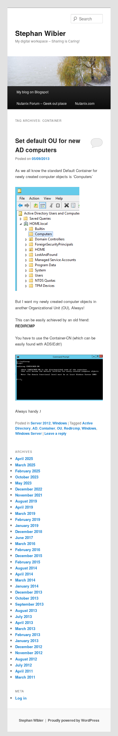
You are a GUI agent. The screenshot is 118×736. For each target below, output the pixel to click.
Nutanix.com (85, 103)
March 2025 (25, 465)
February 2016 (27, 549)
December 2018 (28, 531)
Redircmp (72, 428)
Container (47, 428)
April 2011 (24, 671)
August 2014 (26, 568)
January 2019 (26, 525)
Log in (21, 698)
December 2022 (28, 489)
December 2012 (28, 646)
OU (59, 428)
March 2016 (25, 543)
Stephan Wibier (40, 33)
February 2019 (27, 519)
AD (35, 428)
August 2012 (26, 659)
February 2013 (27, 634)
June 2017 (24, 537)
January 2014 (26, 586)
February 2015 (27, 562)
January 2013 (26, 640)
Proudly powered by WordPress (73, 720)
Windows (59, 423)
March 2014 (25, 580)
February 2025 (27, 471)
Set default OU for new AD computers (47, 145)
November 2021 (28, 495)
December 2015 (28, 555)
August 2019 (26, 501)
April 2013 (24, 622)
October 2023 (26, 477)
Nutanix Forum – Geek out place (42, 103)
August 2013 (26, 610)
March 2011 (25, 677)
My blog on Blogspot (32, 91)
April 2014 (24, 574)
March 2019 (25, 513)
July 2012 (23, 665)
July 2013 (23, 616)
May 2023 (23, 483)
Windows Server (28, 433)
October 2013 (26, 598)
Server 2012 (41, 423)
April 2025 (24, 458)
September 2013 (29, 604)
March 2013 (25, 628)
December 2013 (28, 592)
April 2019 (24, 507)
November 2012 (28, 652)
